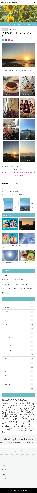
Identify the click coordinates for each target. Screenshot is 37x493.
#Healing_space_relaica (9, 402)
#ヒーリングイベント (8, 409)
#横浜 (33, 412)
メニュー (4, 474)
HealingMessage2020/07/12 (8, 231)
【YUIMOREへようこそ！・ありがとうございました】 (14, 284)
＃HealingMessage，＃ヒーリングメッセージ (18, 417)
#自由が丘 (11, 414)
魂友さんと (22, 231)
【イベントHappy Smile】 (25, 262)
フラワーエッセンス (18, 350)
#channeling (15, 399)
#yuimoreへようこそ (26, 402)
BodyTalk (18, 303)
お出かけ (18, 311)
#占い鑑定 (17, 412)
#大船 (24, 412)
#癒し (8, 414)
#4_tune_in (9, 399)
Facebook (18, 450)
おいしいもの (18, 307)
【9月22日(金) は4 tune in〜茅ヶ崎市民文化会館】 (13, 280)
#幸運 (27, 412)
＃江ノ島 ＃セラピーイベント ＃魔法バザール (14, 194)
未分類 (18, 380)
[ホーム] (2, 23)
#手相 (29, 412)
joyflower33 (9, 189)
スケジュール (5, 275)
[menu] (34, 2)
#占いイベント (12, 412)
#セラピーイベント (20, 405)
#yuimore (19, 402)
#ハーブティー (20, 407)
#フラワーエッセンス (17, 411)
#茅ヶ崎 (17, 414)
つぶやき (18, 324)
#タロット (28, 405)
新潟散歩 (18, 375)
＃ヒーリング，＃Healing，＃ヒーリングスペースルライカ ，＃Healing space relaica (18, 422)
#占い (6, 412)
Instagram (21, 450)
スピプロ (18, 341)
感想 (18, 371)
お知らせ (18, 316)
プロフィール (5, 461)
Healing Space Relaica (9, 2)
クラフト (18, 333)
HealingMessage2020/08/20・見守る (9, 246)
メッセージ (18, 354)
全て (14, 191)
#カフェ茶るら (10, 403)
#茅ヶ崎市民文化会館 (26, 414)
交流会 (18, 363)
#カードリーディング (20, 403)
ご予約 (3, 465)
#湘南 (4, 414)
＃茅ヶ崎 (18, 430)
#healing (22, 399)
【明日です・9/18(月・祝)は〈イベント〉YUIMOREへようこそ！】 (17, 288)
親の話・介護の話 (18, 384)
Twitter (15, 450)
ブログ (6, 24)
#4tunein (3, 399)
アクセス (4, 469)
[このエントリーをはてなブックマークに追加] (17, 184)
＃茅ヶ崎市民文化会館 (26, 430)
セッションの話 (18, 345)
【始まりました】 (6, 293)
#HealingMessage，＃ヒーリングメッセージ (14, 400)
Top (2, 456)
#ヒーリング (29, 407)
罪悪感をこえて (23, 245)
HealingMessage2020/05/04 (8, 262)
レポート (10, 191)
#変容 (21, 412)
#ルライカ (30, 411)
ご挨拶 (18, 320)
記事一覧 (17, 191)
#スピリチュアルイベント (9, 405)
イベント (5, 29)
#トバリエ (14, 407)
